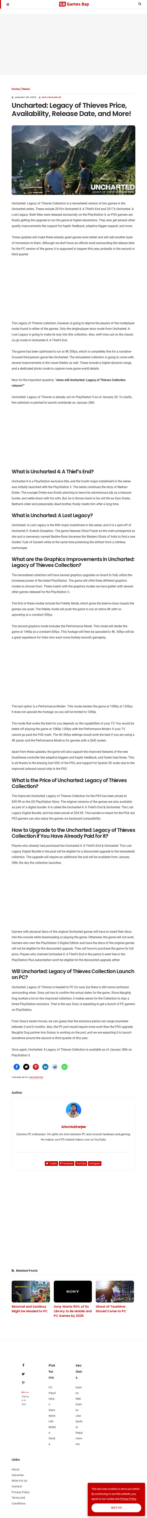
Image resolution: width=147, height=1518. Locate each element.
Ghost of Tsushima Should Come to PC (111, 1308)
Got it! (116, 1508)
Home (16, 89)
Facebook (67, 1163)
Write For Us (19, 1480)
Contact (17, 1486)
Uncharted (36, 1077)
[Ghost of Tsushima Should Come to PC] (115, 1291)
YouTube (81, 1163)
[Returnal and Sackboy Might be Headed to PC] (31, 1291)
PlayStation (52, 1398)
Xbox (52, 1410)
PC (50, 1387)
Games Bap (74, 4)
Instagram (94, 1163)
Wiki (78, 1398)
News (26, 89)
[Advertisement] (73, 44)
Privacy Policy (20, 1492)
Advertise (18, 1475)
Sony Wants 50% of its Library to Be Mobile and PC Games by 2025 (73, 1311)
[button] (8, 4)
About (16, 1469)
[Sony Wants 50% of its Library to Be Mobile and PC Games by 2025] (73, 1291)
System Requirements (79, 1432)
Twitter (53, 1163)
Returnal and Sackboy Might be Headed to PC (30, 1308)
